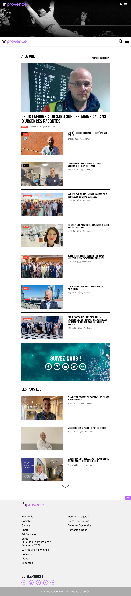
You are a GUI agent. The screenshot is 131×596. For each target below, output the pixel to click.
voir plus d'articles (100, 57)
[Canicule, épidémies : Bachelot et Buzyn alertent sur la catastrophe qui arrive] (42, 266)
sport (24, 529)
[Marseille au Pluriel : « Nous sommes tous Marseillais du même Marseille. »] (42, 204)
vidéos (25, 558)
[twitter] (74, 366)
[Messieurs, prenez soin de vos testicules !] (42, 438)
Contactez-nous (77, 529)
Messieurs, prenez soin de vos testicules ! (87, 428)
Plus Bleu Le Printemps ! (36, 542)
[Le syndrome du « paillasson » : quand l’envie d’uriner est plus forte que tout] (42, 469)
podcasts (27, 554)
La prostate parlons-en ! (35, 549)
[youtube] (82, 366)
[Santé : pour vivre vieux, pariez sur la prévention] (42, 297)
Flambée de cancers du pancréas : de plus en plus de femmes (88, 398)
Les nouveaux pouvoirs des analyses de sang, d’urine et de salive (88, 226)
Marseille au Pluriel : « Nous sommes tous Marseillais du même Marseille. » (87, 195)
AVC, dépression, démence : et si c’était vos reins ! (87, 134)
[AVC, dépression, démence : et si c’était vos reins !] (42, 143)
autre (26, 165)
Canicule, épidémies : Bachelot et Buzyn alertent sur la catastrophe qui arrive (86, 257)
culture (25, 525)
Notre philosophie (78, 521)
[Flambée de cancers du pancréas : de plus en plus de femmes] (42, 408)
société (26, 521)
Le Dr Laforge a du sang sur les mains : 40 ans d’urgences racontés (63, 119)
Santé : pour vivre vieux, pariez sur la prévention (85, 287)
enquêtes (27, 562)
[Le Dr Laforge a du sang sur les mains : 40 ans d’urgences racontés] (65, 87)
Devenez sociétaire (79, 525)
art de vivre (28, 534)
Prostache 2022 (30, 545)
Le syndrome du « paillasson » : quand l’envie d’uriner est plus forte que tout (88, 459)
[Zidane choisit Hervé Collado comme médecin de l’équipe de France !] (42, 174)
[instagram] (57, 366)
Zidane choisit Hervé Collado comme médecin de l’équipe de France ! (84, 164)
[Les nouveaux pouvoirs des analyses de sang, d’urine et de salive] (42, 235)
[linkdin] (65, 366)
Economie (27, 196)
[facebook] (48, 366)
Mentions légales (78, 516)
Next (65, 485)
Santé (24, 127)
